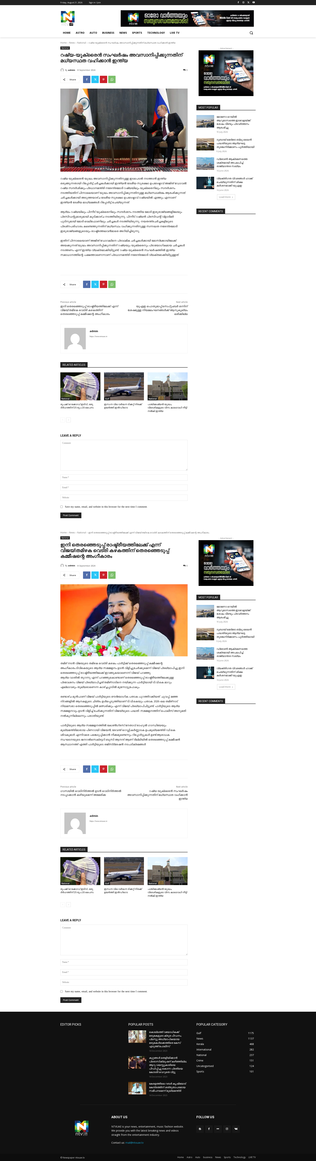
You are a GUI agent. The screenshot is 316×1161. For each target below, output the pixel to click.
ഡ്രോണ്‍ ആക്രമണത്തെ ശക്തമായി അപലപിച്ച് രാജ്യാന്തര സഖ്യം (232, 163)
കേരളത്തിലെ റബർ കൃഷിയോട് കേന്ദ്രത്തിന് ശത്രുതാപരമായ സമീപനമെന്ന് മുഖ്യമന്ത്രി (167, 1087)
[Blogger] (200, 1129)
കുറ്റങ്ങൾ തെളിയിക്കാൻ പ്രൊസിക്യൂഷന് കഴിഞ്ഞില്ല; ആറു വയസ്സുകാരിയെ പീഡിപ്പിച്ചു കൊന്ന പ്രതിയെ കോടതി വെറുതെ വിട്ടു (168, 1065)
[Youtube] (253, 3)
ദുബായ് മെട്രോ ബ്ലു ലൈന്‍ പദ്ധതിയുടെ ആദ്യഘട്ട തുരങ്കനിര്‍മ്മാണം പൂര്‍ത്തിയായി (235, 143)
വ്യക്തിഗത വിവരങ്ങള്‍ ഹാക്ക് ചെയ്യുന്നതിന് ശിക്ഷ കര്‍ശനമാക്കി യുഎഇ (235, 182)
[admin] (62, 70)
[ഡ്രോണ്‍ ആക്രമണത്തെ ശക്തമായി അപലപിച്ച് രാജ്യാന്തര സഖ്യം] (205, 163)
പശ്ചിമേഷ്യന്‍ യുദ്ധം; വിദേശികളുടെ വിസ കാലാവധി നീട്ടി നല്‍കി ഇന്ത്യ (167, 407)
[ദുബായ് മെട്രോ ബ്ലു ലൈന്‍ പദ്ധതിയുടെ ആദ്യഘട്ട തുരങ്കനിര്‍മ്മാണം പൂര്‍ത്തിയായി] (205, 144)
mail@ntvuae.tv (134, 1142)
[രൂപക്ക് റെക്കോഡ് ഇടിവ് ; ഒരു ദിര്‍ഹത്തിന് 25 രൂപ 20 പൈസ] (80, 386)
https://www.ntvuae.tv (98, 336)
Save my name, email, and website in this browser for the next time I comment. (106, 506)
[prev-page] (62, 420)
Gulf (107, 398)
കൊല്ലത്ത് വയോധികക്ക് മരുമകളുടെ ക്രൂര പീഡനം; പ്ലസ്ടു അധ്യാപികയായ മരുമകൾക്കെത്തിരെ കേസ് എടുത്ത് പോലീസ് (165, 1039)
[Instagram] (243, 3)
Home (63, 42)
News (72, 42)
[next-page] (68, 420)
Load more (225, 197)
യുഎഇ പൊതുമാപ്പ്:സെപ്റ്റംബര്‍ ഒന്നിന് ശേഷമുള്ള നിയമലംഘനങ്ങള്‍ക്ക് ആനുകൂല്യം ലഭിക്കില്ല (158, 310)
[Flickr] (217, 1129)
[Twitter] (248, 3)
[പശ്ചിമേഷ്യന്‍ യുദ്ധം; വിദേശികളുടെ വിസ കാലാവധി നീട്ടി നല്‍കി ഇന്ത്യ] (168, 386)
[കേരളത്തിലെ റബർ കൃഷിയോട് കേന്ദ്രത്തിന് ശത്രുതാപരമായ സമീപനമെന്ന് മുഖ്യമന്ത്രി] (137, 1088)
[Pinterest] (103, 79)
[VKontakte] (236, 1129)
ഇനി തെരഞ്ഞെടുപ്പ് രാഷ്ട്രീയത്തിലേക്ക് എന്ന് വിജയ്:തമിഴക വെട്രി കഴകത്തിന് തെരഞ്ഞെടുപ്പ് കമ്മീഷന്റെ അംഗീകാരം (89, 310)
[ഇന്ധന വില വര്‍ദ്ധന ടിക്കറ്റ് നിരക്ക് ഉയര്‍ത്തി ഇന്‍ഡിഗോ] (124, 386)
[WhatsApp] (112, 79)
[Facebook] (238, 3)
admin (71, 70)
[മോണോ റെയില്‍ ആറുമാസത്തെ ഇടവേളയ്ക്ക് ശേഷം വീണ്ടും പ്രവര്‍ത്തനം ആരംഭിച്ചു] (205, 121)
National (81, 42)
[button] (251, 32)
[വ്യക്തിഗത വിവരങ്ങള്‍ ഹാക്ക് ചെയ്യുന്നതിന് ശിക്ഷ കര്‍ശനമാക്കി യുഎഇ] (205, 183)
